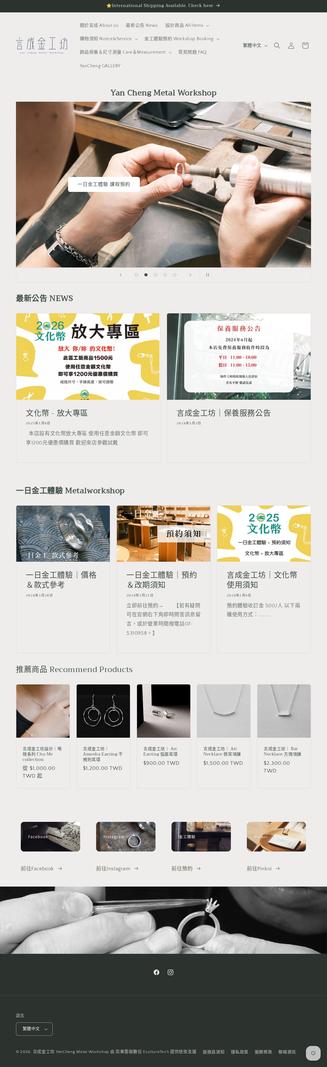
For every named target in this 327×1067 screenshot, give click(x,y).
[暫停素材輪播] (206, 275)
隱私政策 (239, 1052)
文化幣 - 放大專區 (57, 413)
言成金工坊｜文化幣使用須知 (262, 580)
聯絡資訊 (287, 1052)
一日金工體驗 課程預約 (104, 184)
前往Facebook (37, 869)
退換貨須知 (214, 1052)
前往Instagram (113, 869)
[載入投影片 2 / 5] (146, 275)
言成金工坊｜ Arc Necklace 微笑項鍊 (222, 751)
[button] (187, 25)
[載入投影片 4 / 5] (165, 275)
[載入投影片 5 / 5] (174, 275)
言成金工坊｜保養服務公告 (224, 413)
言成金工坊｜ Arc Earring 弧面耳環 (160, 751)
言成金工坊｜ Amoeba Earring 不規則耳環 (103, 754)
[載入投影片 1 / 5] (136, 275)
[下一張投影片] (190, 275)
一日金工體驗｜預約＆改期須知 (161, 580)
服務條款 (263, 1052)
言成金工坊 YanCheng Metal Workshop (71, 1051)
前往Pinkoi (259, 869)
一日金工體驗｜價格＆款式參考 (61, 580)
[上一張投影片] (121, 275)
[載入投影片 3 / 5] (155, 275)
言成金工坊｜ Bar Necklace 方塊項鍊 (282, 751)
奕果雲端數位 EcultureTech (142, 1051)
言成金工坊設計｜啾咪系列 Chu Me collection (42, 754)
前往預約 (182, 869)
